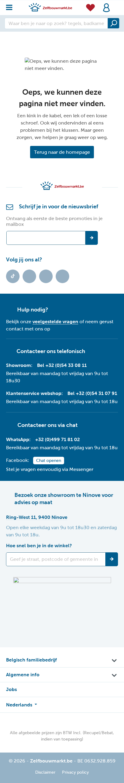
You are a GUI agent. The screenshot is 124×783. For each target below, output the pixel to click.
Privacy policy (75, 772)
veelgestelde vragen (55, 321)
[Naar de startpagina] (50, 7)
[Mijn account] (106, 7)
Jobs (11, 689)
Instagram (46, 276)
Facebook (29, 276)
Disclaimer (45, 772)
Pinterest (62, 276)
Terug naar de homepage (62, 152)
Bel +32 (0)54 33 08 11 (62, 365)
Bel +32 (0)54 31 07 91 (92, 393)
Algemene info (22, 674)
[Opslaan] (111, 559)
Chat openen (48, 460)
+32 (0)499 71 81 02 (57, 439)
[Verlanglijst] (90, 7)
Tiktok (13, 276)
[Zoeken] (113, 23)
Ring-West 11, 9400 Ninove (36, 517)
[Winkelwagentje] (116, 4)
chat (72, 425)
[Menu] (11, 6)
